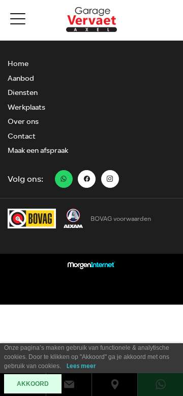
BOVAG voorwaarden (120, 218)
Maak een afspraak (38, 150)
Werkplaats (26, 107)
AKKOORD (33, 383)
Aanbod (21, 78)
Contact (22, 136)
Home (18, 63)
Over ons (23, 121)
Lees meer (81, 366)
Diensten (23, 92)
